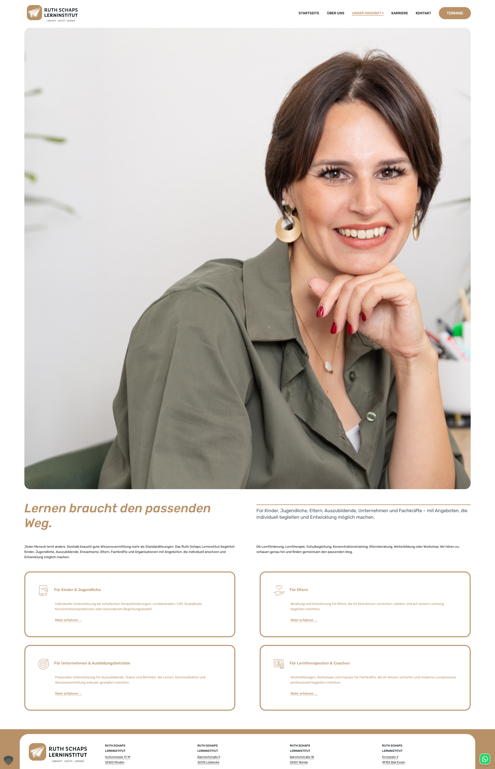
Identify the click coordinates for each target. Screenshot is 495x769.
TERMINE (454, 13)
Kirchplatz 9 (390, 757)
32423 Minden (114, 762)
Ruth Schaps (115, 745)
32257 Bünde (299, 762)
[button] (8, 760)
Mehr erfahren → (68, 620)
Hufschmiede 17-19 (117, 757)
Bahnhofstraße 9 (208, 757)
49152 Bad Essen (393, 762)
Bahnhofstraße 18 (302, 757)
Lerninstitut (115, 751)
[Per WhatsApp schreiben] (485, 759)
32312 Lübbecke (208, 762)
